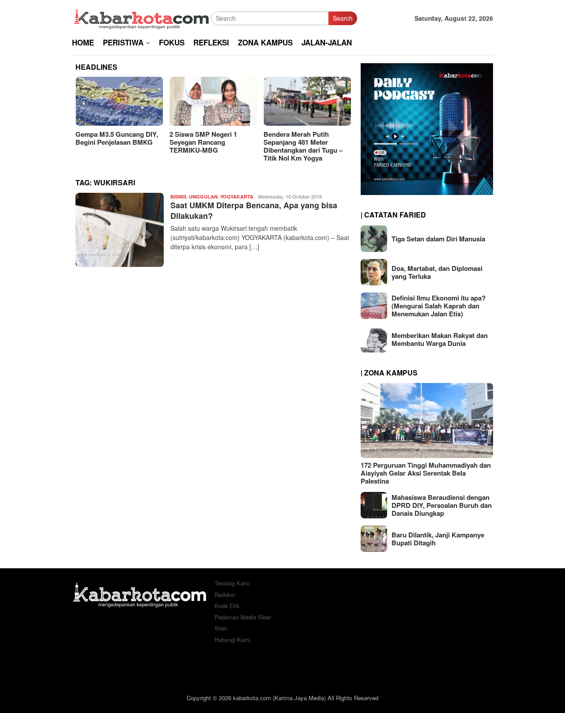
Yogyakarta (236, 196)
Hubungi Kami (232, 639)
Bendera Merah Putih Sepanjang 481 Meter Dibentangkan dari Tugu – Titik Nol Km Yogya (303, 146)
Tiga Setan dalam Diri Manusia (438, 239)
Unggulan (203, 196)
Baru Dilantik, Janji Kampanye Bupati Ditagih (438, 539)
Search (343, 18)
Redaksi (225, 594)
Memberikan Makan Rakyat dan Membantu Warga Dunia (440, 339)
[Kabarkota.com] (141, 17)
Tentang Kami (232, 583)
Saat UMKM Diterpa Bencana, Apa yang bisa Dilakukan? (253, 210)
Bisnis (178, 196)
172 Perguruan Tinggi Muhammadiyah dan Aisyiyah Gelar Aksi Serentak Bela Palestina (426, 473)
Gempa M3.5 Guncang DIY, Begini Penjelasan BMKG (116, 138)
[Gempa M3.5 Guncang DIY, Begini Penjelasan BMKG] (119, 101)
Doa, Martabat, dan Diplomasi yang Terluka (437, 272)
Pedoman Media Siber (243, 617)
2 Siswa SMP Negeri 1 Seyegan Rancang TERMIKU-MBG (203, 142)
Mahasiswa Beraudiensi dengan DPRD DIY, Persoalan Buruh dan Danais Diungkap (442, 505)
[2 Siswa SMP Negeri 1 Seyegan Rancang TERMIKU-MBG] (213, 101)
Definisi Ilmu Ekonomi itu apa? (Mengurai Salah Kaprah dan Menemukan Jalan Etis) (439, 306)
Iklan (221, 628)
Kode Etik (227, 605)
